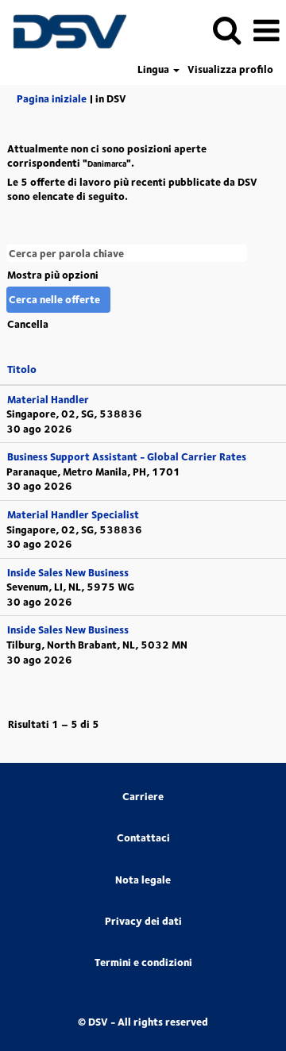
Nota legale (143, 880)
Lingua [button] (154, 69)
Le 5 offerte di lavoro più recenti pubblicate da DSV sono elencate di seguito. (132, 189)
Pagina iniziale (52, 98)
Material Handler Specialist (73, 514)
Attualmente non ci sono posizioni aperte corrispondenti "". (107, 156)
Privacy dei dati (143, 921)
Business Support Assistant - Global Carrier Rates (126, 456)
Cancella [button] (27, 324)
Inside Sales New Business (68, 572)
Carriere (143, 797)
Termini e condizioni (143, 962)
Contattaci (143, 838)
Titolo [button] (22, 369)
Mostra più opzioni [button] (53, 275)
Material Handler (48, 399)
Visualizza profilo (230, 69)
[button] (266, 30)
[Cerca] (226, 29)
